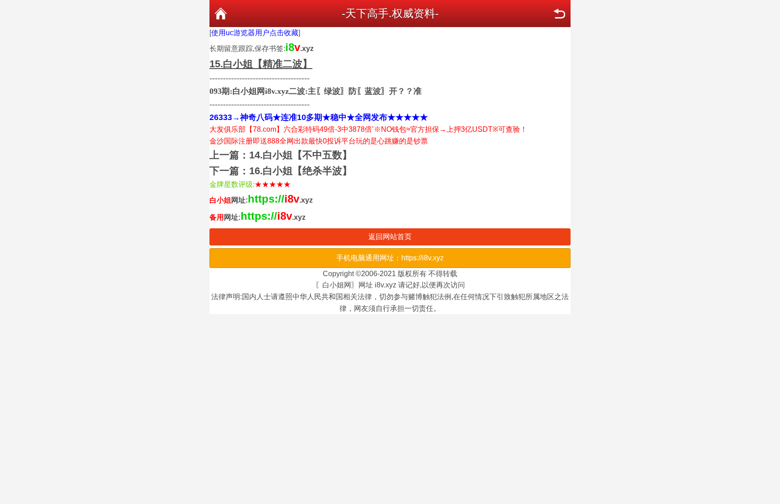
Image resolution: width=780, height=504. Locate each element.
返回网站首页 (390, 236)
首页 (221, 13)
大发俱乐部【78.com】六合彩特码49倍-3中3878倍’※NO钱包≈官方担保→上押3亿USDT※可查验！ (368, 129)
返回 (559, 13)
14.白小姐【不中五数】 (300, 155)
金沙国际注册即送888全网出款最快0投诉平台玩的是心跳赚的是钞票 (318, 141)
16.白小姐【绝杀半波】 (300, 170)
